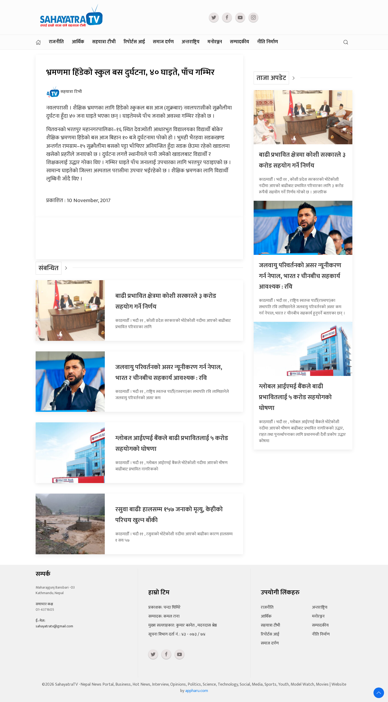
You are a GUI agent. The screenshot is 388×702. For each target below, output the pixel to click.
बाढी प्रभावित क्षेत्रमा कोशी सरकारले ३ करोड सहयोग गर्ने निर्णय (302, 160)
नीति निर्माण (267, 42)
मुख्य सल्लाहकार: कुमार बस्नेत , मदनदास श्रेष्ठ (182, 625)
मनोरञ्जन (214, 42)
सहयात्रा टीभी (104, 42)
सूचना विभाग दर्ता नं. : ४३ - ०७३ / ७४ (176, 634)
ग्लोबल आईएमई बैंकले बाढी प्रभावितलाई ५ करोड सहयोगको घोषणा (295, 397)
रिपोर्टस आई (134, 42)
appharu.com (196, 690)
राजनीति (56, 42)
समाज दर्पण (163, 42)
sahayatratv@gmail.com (54, 626)
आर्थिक (78, 42)
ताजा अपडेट (271, 78)
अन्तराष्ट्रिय (191, 42)
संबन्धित (49, 268)
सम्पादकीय (239, 42)
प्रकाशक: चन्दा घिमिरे (164, 607)
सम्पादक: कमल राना (163, 616)
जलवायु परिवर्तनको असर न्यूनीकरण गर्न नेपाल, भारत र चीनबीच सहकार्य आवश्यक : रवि (168, 372)
